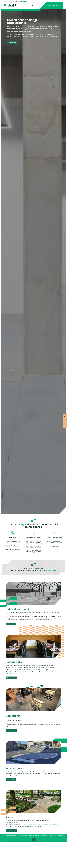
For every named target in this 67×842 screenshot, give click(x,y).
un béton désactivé (51, 824)
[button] (32, 5)
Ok (33, 839)
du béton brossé (21, 775)
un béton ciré (27, 669)
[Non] (64, 838)
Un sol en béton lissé (16, 618)
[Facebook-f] (24, 1)
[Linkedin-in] (26, 1)
